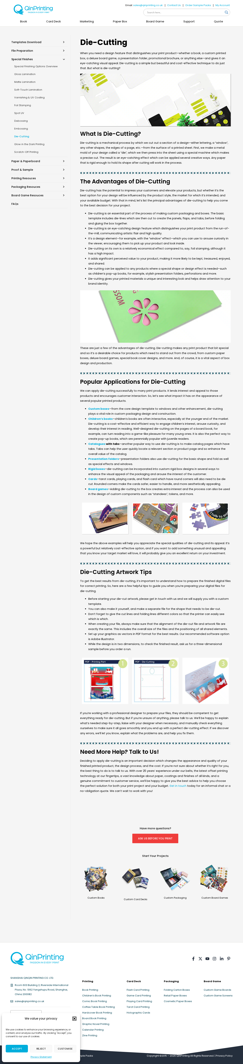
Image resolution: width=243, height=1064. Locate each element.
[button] (74, 1019)
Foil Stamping (22, 105)
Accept (17, 1049)
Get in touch (178, 786)
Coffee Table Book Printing (98, 1007)
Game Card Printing (139, 995)
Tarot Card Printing (138, 1007)
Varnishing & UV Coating (29, 97)
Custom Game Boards (217, 990)
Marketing (87, 21)
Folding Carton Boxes (177, 990)
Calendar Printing (93, 1030)
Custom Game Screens (218, 995)
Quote (218, 21)
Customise (65, 1049)
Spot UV (19, 113)
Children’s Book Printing (96, 995)
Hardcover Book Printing (97, 1012)
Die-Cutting (21, 136)
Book (23, 21)
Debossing (21, 121)
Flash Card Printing (138, 990)
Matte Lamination (25, 82)
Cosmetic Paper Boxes (178, 1001)
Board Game (155, 21)
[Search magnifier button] (226, 12)
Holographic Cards (138, 1012)
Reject (41, 1049)
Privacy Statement (41, 1056)
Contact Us (174, 5)
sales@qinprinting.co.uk (148, 5)
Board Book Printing (94, 1018)
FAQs (14, 204)
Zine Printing (89, 1035)
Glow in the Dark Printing (29, 144)
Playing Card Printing (139, 1001)
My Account (222, 5)
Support (189, 21)
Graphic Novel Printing (95, 1024)
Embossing (21, 128)
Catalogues (96, 444)
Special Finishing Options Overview (36, 66)
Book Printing (90, 990)
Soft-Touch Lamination (28, 90)
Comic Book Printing (94, 1001)
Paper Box (120, 21)
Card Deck (53, 21)
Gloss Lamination (25, 74)
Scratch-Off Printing (26, 152)
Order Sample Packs (198, 5)
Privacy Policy (224, 1056)
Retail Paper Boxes (175, 995)
